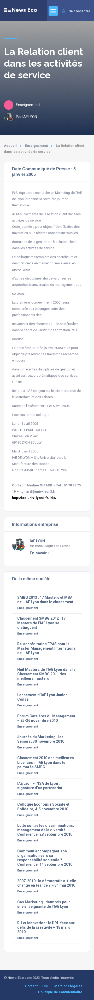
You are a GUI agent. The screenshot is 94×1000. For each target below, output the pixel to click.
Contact (31, 986)
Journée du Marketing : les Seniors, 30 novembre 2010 (40, 739)
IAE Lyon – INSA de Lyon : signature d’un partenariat (39, 785)
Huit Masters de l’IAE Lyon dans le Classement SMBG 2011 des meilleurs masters (46, 674)
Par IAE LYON (26, 117)
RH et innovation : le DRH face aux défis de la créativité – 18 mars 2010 (46, 927)
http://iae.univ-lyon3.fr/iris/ (34, 498)
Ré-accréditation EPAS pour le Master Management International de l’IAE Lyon (47, 648)
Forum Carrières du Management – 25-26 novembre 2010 (46, 718)
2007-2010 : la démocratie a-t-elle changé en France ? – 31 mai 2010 (46, 883)
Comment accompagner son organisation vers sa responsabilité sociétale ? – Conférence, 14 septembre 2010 (44, 858)
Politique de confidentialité (60, 992)
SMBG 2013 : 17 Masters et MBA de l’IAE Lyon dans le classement (45, 599)
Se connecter (79, 11)
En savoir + (40, 553)
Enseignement (36, 146)
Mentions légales (68, 986)
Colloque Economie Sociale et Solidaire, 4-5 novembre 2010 (43, 806)
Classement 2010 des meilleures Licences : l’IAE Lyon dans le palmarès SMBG (45, 762)
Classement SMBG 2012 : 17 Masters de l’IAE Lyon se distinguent (41, 622)
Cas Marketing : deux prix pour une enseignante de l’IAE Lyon (43, 904)
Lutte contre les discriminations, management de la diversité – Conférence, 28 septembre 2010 (45, 829)
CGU (46, 986)
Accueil (10, 146)
